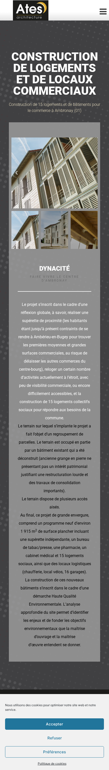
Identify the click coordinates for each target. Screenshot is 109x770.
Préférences (54, 751)
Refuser (54, 738)
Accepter (54, 724)
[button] (16, 172)
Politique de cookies (52, 763)
